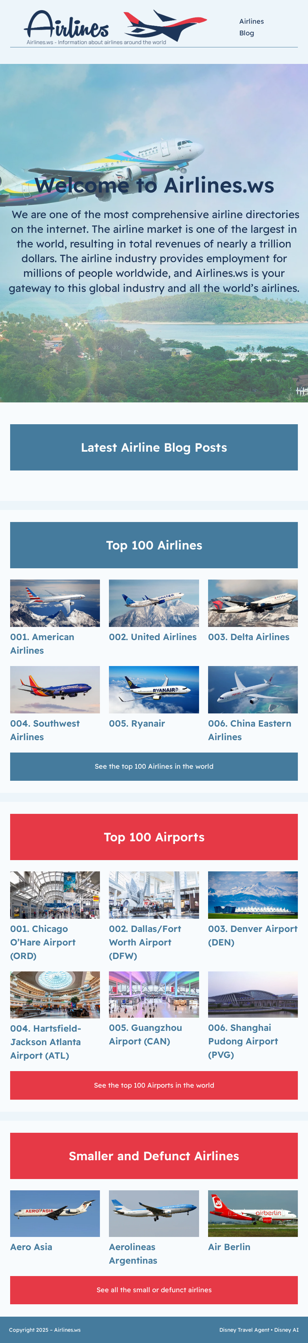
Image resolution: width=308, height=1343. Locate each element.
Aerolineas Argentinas (133, 1253)
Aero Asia (31, 1246)
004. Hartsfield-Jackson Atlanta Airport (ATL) (45, 1042)
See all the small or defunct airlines (154, 1289)
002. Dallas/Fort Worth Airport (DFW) (145, 942)
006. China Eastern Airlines (249, 730)
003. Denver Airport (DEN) (252, 935)
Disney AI (286, 1329)
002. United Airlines (153, 636)
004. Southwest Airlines (45, 730)
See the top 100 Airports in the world (154, 1085)
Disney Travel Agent (244, 1329)
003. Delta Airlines (249, 636)
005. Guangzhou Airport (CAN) (145, 1034)
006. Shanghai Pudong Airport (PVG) (243, 1041)
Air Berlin (229, 1246)
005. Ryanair (137, 723)
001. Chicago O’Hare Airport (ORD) (42, 942)
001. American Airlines (42, 643)
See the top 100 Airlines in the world (154, 766)
